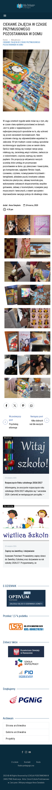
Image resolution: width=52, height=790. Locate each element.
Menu (5, 16)
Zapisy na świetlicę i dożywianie (19, 551)
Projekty (10, 738)
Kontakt (27, 762)
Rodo (38, 762)
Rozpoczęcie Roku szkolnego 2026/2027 (23, 482)
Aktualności (15, 40)
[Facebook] (6, 405)
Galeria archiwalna (16, 732)
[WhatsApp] (31, 405)
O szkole (14, 762)
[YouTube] (30, 752)
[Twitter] (14, 405)
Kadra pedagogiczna (26, 766)
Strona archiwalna (16, 725)
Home (5, 40)
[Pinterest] (23, 405)
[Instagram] (26, 752)
